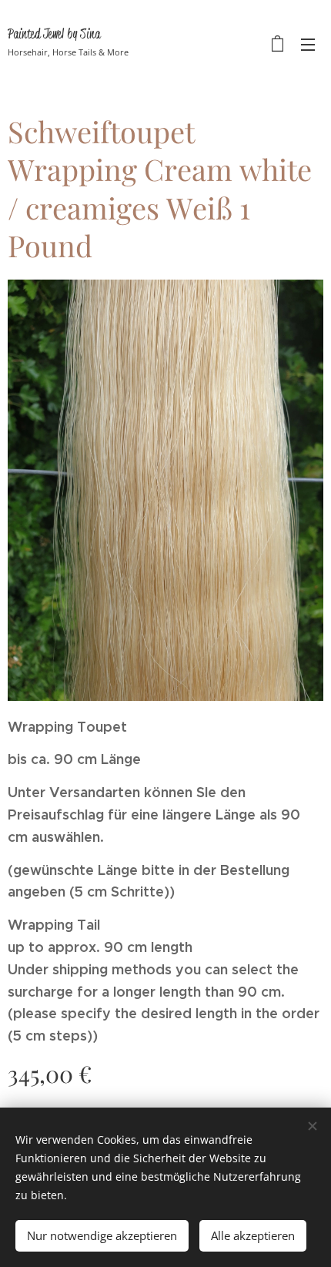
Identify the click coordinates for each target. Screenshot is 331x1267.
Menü (308, 43)
